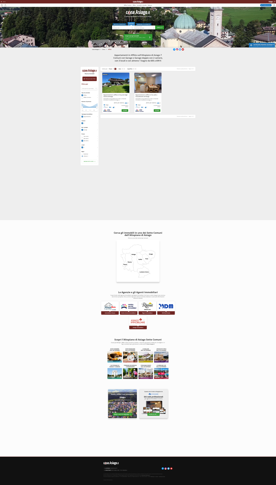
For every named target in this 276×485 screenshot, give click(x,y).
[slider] (82, 107)
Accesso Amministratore (107, 479)
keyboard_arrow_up (113, 69)
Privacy (156, 476)
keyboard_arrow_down (115, 69)
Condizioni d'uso (162, 476)
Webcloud (153, 476)
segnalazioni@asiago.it (146, 475)
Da (82, 110)
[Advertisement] (89, 189)
